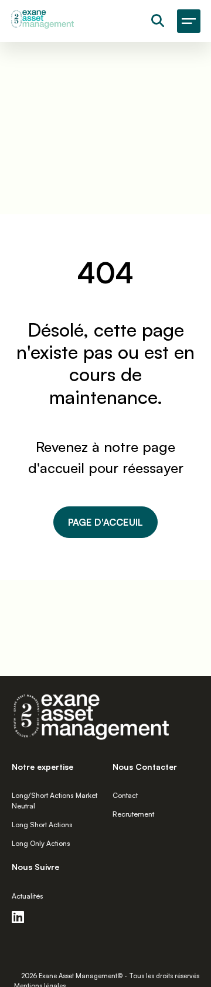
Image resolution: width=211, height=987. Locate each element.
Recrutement (133, 814)
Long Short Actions (42, 824)
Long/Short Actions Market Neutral (54, 800)
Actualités (27, 896)
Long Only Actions (41, 843)
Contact (125, 795)
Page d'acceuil (105, 522)
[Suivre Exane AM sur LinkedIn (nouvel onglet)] (22, 917)
